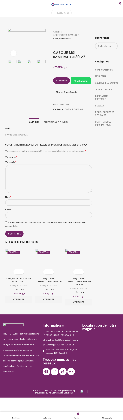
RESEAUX (99, 106)
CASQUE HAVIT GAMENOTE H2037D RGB (49, 280)
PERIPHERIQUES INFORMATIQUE (103, 123)
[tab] (34, 121)
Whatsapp (82, 80)
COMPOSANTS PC (104, 70)
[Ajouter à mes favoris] (21, 271)
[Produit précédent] (84, 35)
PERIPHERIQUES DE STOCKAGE (104, 113)
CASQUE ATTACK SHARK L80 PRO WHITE (19, 280)
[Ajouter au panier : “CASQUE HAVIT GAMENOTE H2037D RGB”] (46, 271)
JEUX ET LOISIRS (103, 89)
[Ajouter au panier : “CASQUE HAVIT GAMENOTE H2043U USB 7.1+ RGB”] (76, 271)
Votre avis (10, 162)
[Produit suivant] (90, 35)
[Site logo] (61, 4)
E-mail (8, 209)
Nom (8, 196)
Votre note (11, 157)
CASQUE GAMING (62, 38)
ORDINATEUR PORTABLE (101, 97)
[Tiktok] (63, 371)
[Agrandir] (13, 53)
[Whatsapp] (71, 371)
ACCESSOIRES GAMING (65, 35)
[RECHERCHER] (114, 46)
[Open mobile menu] (3, 4)
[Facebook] (46, 371)
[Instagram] (54, 371)
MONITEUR (100, 76)
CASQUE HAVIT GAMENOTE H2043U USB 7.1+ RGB (79, 281)
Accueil (56, 31)
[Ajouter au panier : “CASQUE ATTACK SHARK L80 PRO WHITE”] (16, 271)
